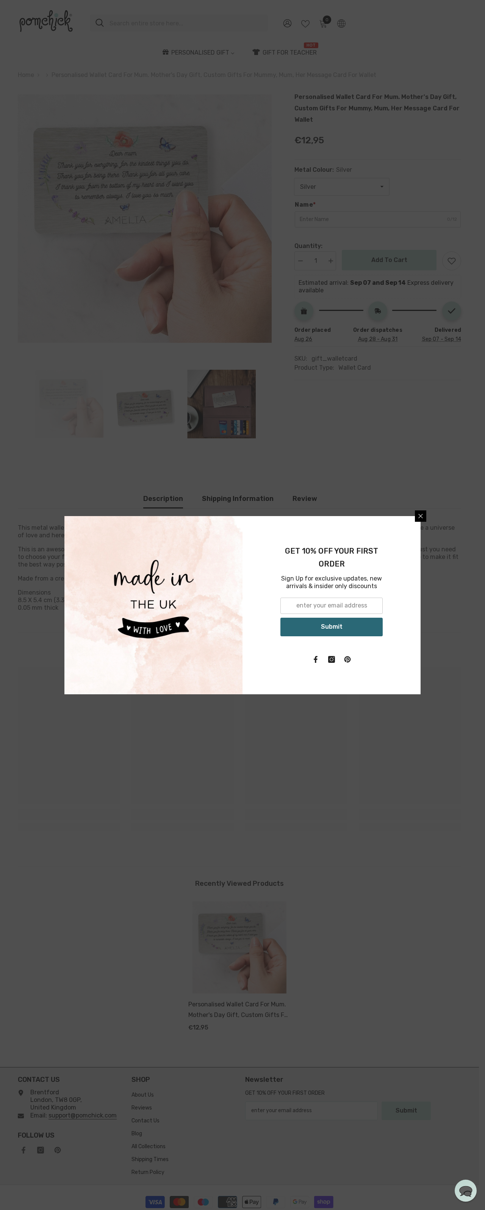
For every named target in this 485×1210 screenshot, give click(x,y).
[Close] (420, 516)
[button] (466, 1191)
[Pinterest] (347, 659)
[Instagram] (332, 659)
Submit (332, 626)
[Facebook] (316, 659)
